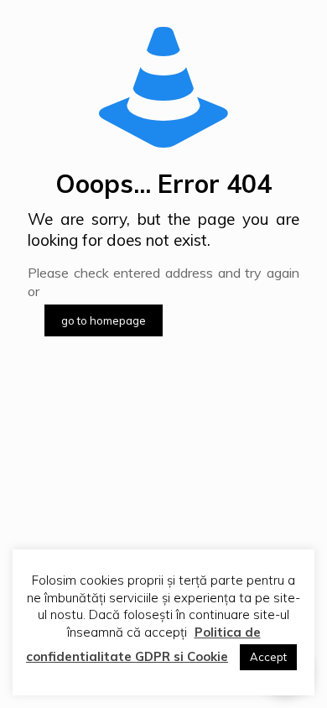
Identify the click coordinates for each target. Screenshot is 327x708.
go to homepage (103, 320)
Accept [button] (268, 657)
